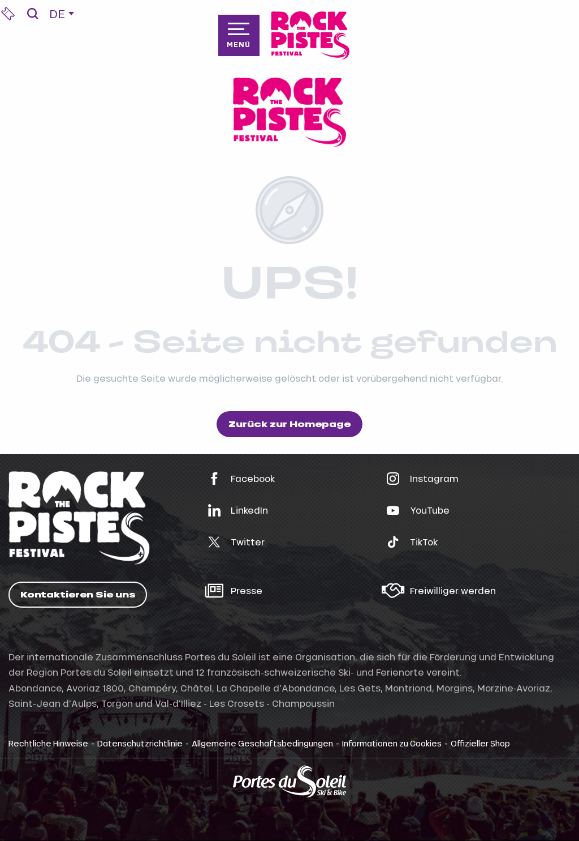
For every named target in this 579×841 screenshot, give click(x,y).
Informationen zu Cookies (392, 743)
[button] (32, 13)
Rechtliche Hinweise (48, 743)
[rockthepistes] (310, 35)
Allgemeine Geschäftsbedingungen (262, 743)
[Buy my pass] (8, 14)
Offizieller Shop (480, 743)
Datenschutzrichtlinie (140, 743)
